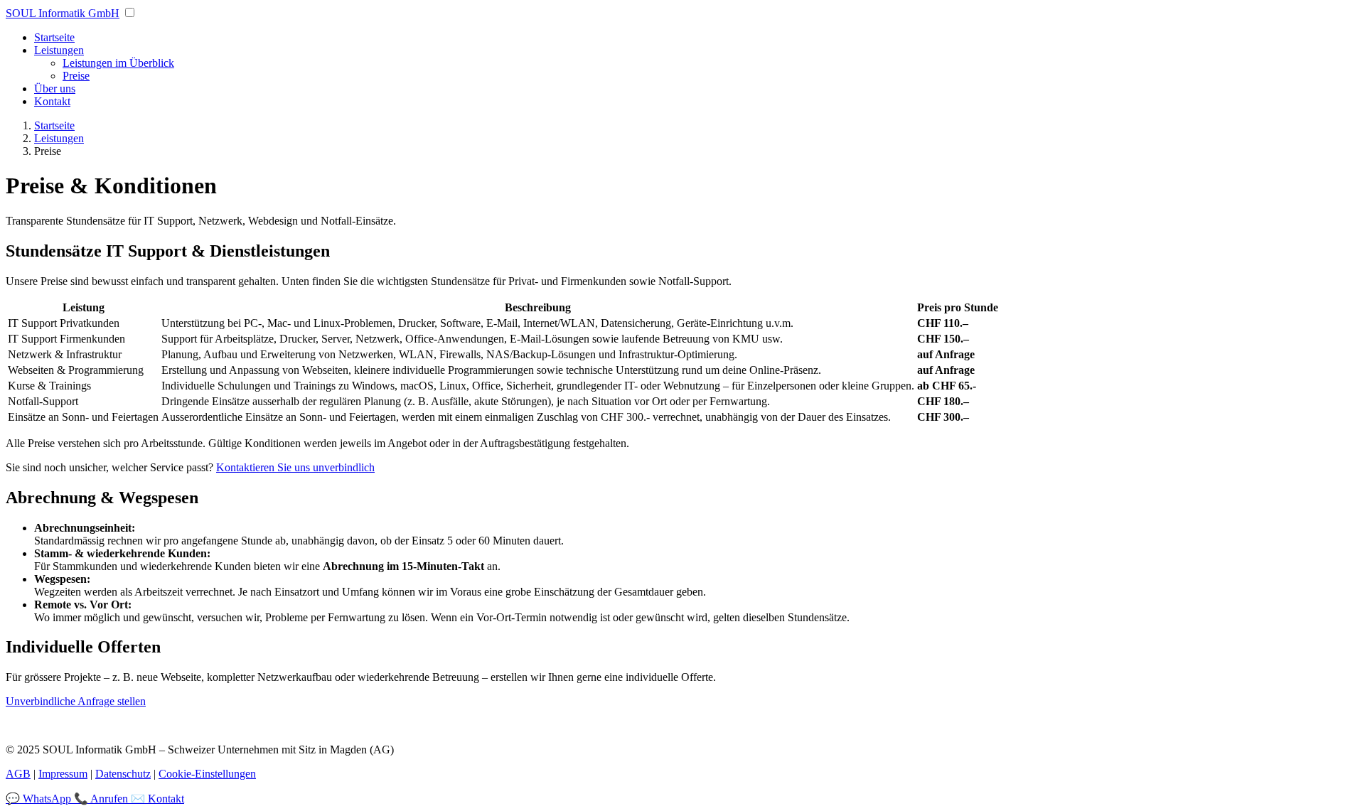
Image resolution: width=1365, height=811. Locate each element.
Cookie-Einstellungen (207, 774)
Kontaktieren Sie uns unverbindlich (295, 467)
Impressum (62, 774)
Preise (76, 76)
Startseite (54, 37)
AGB (18, 774)
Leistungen (59, 50)
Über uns (54, 88)
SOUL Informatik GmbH (62, 13)
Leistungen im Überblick (118, 63)
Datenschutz (123, 774)
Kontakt (52, 101)
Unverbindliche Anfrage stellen (76, 701)
